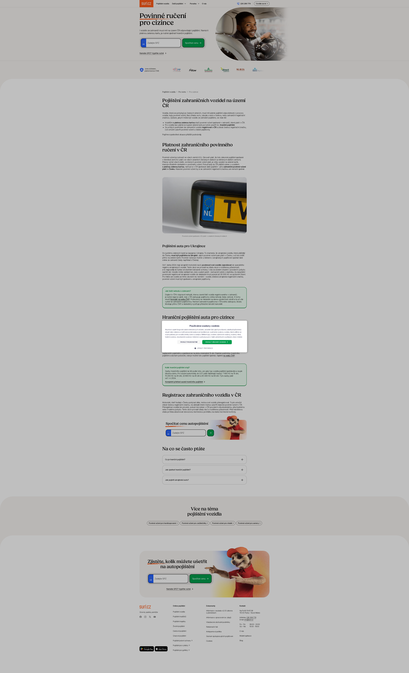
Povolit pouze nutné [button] (189, 342)
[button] (204, 348)
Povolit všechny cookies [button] (215, 342)
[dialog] (204, 336)
